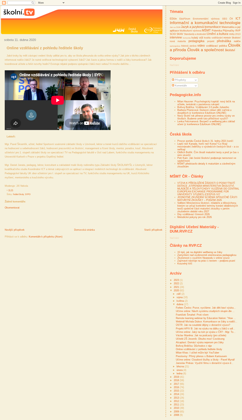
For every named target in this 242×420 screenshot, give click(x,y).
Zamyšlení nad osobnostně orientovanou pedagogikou (206, 255)
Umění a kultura (217, 33)
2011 (177, 404)
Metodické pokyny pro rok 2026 (194, 217)
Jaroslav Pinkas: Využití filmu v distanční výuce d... (204, 363)
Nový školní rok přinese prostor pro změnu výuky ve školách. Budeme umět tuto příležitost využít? (206, 117)
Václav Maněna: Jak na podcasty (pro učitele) (201, 335)
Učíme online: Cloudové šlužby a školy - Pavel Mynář (205, 359)
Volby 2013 (234, 34)
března (181, 366)
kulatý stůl (197, 37)
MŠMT (206, 30)
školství (230, 50)
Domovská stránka (84, 229)
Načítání (174, 65)
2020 (177, 290)
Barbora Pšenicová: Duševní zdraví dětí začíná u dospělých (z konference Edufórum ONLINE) (204, 111)
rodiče (237, 41)
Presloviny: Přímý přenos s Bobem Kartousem (201, 356)
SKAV (180, 34)
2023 (177, 280)
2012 (177, 401)
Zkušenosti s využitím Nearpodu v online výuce (203, 257)
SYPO (28, 194)
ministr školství (231, 37)
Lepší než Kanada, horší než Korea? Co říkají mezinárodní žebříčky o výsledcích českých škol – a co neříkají (208, 146)
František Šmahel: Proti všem (192, 314)
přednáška (224, 41)
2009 (177, 411)
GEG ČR (227, 18)
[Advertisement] (45, 219)
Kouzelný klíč (184, 263)
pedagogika (196, 41)
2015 (177, 390)
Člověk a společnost (205, 50)
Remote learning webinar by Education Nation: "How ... (206, 318)
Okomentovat (12, 207)
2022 (177, 283)
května (181, 300)
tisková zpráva (188, 46)
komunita (187, 38)
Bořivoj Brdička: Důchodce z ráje (194, 345)
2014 (177, 394)
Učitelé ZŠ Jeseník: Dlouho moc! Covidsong (200, 338)
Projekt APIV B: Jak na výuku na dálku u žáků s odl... (205, 328)
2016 (177, 387)
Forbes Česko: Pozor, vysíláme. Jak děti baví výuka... (206, 307)
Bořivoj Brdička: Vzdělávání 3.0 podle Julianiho (203, 107)
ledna (180, 373)
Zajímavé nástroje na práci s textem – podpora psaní (206, 260)
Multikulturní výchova (190, 30)
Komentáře (180, 85)
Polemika (217, 30)
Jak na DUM (175, 27)
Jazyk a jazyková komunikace (201, 26)
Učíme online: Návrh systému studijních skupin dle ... (205, 311)
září (179, 293)
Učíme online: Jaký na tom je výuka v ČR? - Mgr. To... (206, 332)
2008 (177, 415)
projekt (210, 41)
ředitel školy (18, 194)
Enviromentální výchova (206, 18)
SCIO (173, 34)
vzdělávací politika (216, 45)
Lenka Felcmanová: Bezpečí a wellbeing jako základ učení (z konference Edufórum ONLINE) (206, 123)
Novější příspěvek (15, 229)
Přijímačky (228, 30)
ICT (238, 18)
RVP (237, 30)
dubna (180, 304)
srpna (180, 297)
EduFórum (184, 18)
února (180, 370)
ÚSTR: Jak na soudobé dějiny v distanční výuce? (203, 325)
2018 (177, 380)
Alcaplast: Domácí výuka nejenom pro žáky (200, 342)
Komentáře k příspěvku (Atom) (45, 236)
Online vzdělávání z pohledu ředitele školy (45, 48)
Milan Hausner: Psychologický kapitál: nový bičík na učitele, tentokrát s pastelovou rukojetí (206, 103)
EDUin (173, 18)
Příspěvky (180, 79)
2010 (177, 408)
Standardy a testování (195, 34)
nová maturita (178, 41)
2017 (177, 383)
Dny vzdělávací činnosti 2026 (193, 214)
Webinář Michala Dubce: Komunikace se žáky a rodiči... (206, 321)
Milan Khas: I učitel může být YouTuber (197, 352)
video (201, 45)
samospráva (175, 46)
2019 (177, 376)
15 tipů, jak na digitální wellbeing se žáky (199, 252)
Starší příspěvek (153, 229)
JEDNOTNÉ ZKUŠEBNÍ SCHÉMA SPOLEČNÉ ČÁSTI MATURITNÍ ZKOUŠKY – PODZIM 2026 (207, 198)
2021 (177, 287)
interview (176, 37)
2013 (177, 397)
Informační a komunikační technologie (205, 22)
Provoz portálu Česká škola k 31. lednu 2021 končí (205, 140)
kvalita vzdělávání (213, 37)
